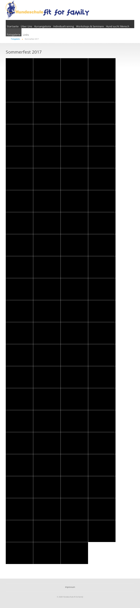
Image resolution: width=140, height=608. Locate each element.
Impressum (70, 587)
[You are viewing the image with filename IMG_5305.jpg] (74, 311)
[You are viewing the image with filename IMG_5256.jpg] (102, 201)
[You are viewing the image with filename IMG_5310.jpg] (74, 333)
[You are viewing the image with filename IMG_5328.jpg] (102, 377)
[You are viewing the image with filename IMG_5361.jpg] (47, 443)
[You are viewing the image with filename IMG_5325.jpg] (74, 377)
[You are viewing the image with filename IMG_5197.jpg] (102, 69)
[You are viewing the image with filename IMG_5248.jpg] (19, 201)
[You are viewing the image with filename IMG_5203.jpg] (19, 113)
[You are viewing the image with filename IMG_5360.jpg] (19, 443)
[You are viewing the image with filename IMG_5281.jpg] (102, 245)
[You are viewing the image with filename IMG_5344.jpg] (19, 421)
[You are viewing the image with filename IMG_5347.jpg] (47, 421)
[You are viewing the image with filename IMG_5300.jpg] (102, 289)
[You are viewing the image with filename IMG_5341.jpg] (102, 399)
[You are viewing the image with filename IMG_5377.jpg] (47, 509)
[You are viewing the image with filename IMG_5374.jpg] (74, 487)
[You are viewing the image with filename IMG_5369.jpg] (47, 465)
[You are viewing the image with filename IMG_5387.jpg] (47, 553)
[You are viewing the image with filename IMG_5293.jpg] (102, 267)
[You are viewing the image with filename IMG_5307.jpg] (19, 333)
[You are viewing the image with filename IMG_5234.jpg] (19, 179)
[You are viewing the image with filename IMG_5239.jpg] (47, 179)
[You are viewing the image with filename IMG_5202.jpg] (102, 91)
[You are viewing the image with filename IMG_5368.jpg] (19, 465)
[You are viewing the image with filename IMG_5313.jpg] (19, 355)
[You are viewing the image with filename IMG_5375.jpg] (102, 487)
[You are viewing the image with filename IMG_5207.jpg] (19, 135)
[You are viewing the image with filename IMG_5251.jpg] (47, 201)
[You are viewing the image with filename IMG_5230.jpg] (102, 157)
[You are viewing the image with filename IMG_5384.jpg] (102, 531)
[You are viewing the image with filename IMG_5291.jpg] (74, 267)
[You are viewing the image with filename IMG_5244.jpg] (102, 179)
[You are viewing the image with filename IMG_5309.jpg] (47, 333)
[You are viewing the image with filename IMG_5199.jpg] (19, 91)
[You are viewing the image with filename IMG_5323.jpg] (47, 377)
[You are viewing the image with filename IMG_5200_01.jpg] (47, 91)
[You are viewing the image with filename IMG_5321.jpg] (19, 377)
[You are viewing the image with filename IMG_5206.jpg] (102, 113)
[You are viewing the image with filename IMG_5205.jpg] (74, 113)
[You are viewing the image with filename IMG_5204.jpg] (47, 113)
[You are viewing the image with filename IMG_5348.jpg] (74, 421)
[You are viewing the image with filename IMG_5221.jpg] (19, 157)
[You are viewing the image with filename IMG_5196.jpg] (74, 69)
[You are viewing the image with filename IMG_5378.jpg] (74, 509)
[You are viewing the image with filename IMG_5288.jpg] (47, 267)
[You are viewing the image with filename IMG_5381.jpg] (47, 531)
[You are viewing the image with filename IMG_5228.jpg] (74, 157)
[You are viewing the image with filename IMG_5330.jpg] (19, 399)
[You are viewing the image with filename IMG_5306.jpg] (102, 311)
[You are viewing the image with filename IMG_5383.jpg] (74, 531)
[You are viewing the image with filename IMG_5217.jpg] (102, 135)
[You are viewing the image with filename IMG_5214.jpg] (74, 135)
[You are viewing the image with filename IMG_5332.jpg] (47, 399)
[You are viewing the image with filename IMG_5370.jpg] (74, 465)
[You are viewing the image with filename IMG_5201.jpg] (74, 91)
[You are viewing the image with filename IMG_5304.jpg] (47, 311)
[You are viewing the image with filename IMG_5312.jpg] (102, 333)
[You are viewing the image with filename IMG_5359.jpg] (102, 421)
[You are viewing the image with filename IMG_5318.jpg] (74, 355)
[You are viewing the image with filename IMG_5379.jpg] (102, 509)
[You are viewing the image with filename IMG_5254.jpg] (74, 201)
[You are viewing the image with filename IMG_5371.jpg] (102, 465)
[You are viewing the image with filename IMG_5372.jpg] (19, 487)
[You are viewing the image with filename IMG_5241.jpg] (74, 179)
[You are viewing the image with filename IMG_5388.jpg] (74, 553)
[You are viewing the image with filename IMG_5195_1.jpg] (47, 69)
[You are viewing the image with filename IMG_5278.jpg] (74, 245)
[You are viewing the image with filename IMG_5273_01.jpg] (19, 245)
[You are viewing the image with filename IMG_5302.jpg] (19, 311)
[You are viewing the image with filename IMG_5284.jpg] (19, 267)
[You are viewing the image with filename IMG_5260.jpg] (19, 223)
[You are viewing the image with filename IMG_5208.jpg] (47, 135)
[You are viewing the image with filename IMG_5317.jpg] (47, 355)
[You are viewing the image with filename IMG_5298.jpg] (74, 289)
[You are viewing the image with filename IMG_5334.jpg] (74, 399)
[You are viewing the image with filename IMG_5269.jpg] (102, 223)
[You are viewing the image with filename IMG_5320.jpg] (102, 355)
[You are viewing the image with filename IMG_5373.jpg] (47, 487)
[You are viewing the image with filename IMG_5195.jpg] (19, 69)
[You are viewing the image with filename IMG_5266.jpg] (74, 223)
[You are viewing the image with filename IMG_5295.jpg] (19, 289)
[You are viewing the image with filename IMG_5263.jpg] (47, 223)
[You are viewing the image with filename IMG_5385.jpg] (19, 553)
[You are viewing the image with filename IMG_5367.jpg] (102, 443)
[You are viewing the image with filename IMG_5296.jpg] (47, 289)
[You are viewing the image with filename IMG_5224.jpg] (47, 157)
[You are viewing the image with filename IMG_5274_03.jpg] (47, 245)
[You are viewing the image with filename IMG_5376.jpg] (19, 509)
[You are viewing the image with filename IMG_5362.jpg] (74, 443)
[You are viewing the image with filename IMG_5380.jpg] (19, 531)
